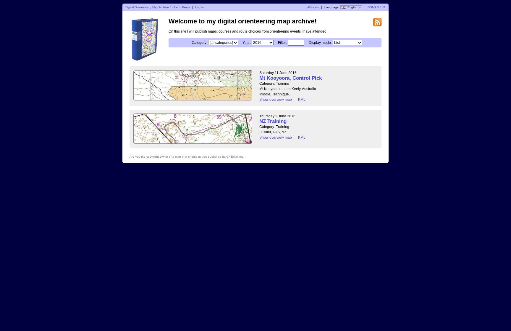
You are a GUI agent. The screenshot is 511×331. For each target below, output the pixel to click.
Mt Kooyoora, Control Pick (290, 78)
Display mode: (320, 43)
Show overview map (275, 99)
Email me (237, 156)
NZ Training (273, 121)
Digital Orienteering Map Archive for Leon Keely (157, 7)
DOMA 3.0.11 (377, 7)
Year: (246, 43)
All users (313, 7)
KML (301, 99)
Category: (199, 43)
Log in (199, 7)
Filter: (282, 43)
